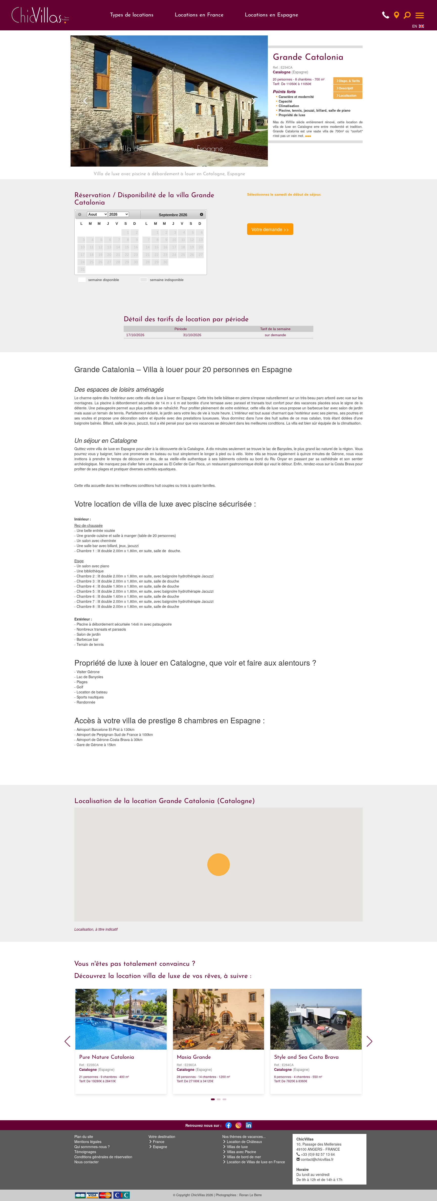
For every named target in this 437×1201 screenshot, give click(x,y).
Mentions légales (87, 1141)
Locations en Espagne (271, 15)
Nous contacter (86, 1161)
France (158, 1141)
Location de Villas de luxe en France (256, 1161)
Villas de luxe (237, 1146)
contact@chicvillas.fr (317, 1159)
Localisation (347, 95)
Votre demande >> (270, 229)
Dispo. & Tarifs (349, 80)
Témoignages (85, 1151)
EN (414, 26)
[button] (85, 101)
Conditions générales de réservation (103, 1156)
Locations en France (199, 15)
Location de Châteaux (244, 1141)
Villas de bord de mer (244, 1156)
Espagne (160, 1146)
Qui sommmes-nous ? (92, 1146)
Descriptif (346, 88)
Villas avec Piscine (241, 1151)
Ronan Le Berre (250, 1195)
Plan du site (83, 1136)
